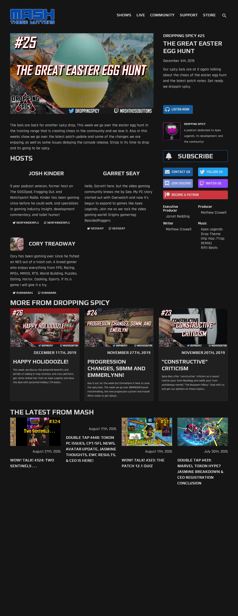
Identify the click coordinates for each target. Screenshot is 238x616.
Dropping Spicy (195, 124)
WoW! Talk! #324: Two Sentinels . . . (32, 463)
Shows (124, 15)
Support (189, 15)
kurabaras (24, 292)
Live (140, 15)
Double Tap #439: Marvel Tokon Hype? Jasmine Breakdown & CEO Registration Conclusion (200, 471)
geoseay (118, 228)
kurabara (48, 292)
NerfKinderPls (27, 222)
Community (162, 15)
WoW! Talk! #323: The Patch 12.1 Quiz (143, 463)
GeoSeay (97, 228)
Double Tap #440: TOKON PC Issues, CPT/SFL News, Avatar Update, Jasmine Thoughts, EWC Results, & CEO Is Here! (91, 449)
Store (209, 15)
